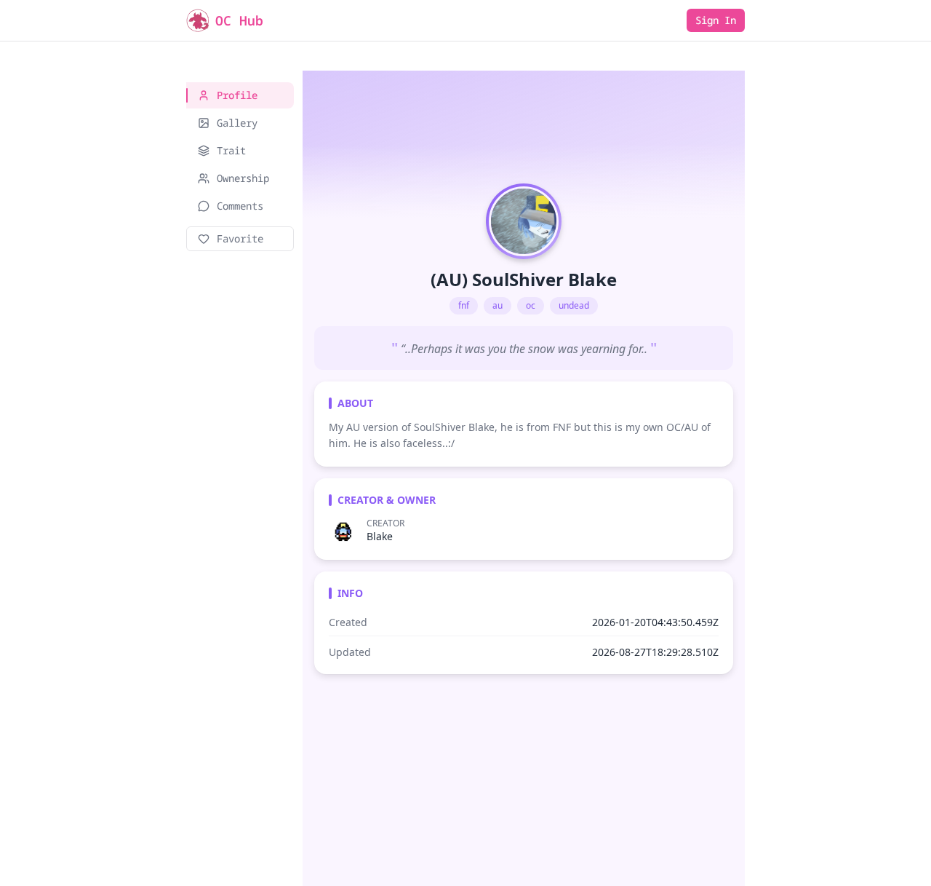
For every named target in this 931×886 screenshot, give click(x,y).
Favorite (240, 238)
